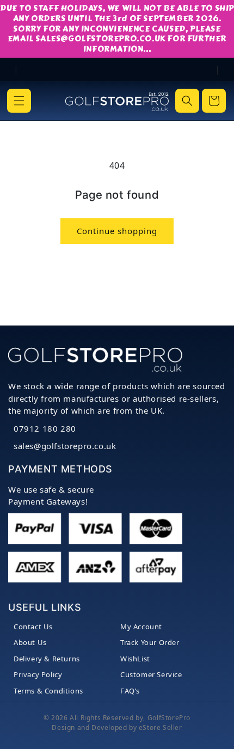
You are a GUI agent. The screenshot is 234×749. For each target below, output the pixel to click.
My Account (141, 626)
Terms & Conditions (48, 691)
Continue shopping (117, 230)
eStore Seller (160, 727)
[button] (19, 101)
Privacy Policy (38, 674)
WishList (135, 659)
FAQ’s (130, 691)
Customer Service (151, 674)
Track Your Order (150, 642)
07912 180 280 (45, 428)
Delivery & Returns (47, 659)
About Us (30, 642)
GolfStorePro (168, 717)
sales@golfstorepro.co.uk (65, 445)
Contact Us (33, 626)
